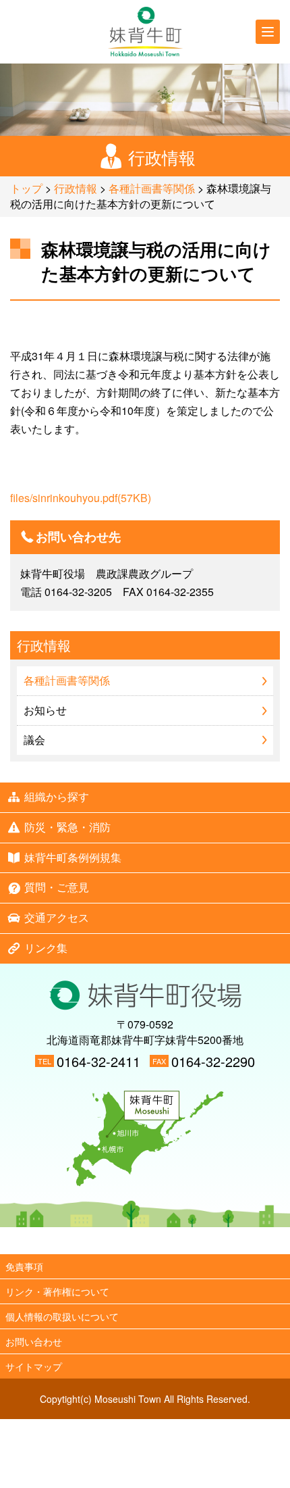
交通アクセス (56, 917)
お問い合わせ (33, 1341)
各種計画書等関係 (152, 188)
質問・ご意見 (56, 887)
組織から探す (56, 796)
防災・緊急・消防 (67, 827)
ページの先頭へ (145, 1240)
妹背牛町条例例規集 (72, 857)
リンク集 (45, 948)
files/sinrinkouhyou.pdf (80, 497)
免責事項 (24, 1266)
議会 (34, 739)
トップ (26, 188)
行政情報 (75, 188)
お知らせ (45, 710)
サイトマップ (33, 1366)
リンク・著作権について (57, 1291)
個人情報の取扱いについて (62, 1316)
